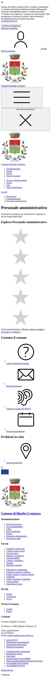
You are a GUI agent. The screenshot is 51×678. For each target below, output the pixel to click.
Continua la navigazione (11, 26)
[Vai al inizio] (2, 467)
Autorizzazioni (12, 581)
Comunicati (11, 596)
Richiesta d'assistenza (15, 647)
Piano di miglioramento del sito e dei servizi (24, 661)
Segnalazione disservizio (16, 645)
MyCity (6, 675)
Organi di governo (13, 524)
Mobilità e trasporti (14, 565)
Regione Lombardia (9, 28)
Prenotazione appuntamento (17, 642)
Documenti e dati (13, 538)
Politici (9, 534)
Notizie (9, 594)
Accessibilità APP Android (17, 663)
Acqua (9, 183)
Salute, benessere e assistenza (18, 579)
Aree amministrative (14, 527)
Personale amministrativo (16, 536)
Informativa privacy (14, 654)
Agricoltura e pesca (14, 584)
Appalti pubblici (13, 558)
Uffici (8, 529)
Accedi (4, 192)
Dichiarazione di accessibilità (18, 658)
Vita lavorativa (12, 553)
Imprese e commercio (15, 556)
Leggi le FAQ (12, 640)
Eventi (9, 611)
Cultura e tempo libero (15, 551)
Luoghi (9, 609)
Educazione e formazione (16, 570)
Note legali (10, 656)
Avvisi (9, 599)
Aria (8, 185)
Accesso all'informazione (16, 180)
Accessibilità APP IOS (15, 666)
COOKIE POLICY (9, 21)
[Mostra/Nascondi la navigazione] (21, 97)
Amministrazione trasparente (18, 651)
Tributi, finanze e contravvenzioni (20, 574)
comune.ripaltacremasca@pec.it (20, 635)
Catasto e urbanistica (14, 560)
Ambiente (10, 577)
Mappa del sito (7, 670)
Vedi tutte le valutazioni (10, 332)
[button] (13, 169)
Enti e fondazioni (13, 531)
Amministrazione (13, 199)
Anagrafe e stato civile (15, 549)
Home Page (11, 196)
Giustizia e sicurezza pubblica (18, 572)
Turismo (9, 563)
